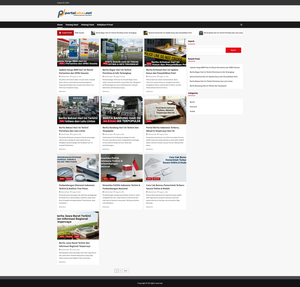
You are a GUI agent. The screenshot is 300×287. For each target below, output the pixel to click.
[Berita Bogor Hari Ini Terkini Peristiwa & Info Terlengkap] (122, 52)
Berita (62, 63)
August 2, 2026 (120, 192)
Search (191, 41)
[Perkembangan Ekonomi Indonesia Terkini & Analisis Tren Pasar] (78, 168)
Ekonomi (113, 121)
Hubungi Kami (87, 24)
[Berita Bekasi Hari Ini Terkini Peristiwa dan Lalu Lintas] (78, 110)
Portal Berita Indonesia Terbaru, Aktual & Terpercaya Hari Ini (162, 129)
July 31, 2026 (76, 250)
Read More (62, 91)
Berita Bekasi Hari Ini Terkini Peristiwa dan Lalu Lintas (213, 33)
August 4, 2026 (76, 192)
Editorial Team (65, 77)
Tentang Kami (72, 24)
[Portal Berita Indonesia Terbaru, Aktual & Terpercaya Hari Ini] (165, 110)
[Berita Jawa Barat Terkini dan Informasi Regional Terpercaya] (78, 226)
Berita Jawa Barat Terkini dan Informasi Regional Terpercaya (74, 244)
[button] (241, 25)
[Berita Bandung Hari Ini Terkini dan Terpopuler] (122, 110)
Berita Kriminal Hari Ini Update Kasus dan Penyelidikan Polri (160, 33)
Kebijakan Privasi (105, 24)
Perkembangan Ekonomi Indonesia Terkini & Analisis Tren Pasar (77, 187)
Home (60, 24)
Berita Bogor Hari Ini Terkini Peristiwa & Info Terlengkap (106, 33)
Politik (112, 179)
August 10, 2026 (76, 134)
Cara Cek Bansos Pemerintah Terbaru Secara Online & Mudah (165, 187)
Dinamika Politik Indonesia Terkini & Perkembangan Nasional (121, 187)
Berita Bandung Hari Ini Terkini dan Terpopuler (208, 86)
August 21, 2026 (76, 77)
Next (125, 271)
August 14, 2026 (120, 77)
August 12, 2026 (163, 77)
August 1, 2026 (163, 192)
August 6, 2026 (163, 134)
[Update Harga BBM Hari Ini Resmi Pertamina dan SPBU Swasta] (78, 52)
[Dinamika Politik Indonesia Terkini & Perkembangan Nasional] (122, 168)
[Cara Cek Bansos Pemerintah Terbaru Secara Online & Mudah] (165, 168)
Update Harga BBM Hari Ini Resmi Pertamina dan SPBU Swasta (76, 71)
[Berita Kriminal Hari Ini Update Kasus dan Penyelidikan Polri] (165, 52)
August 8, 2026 (120, 134)
